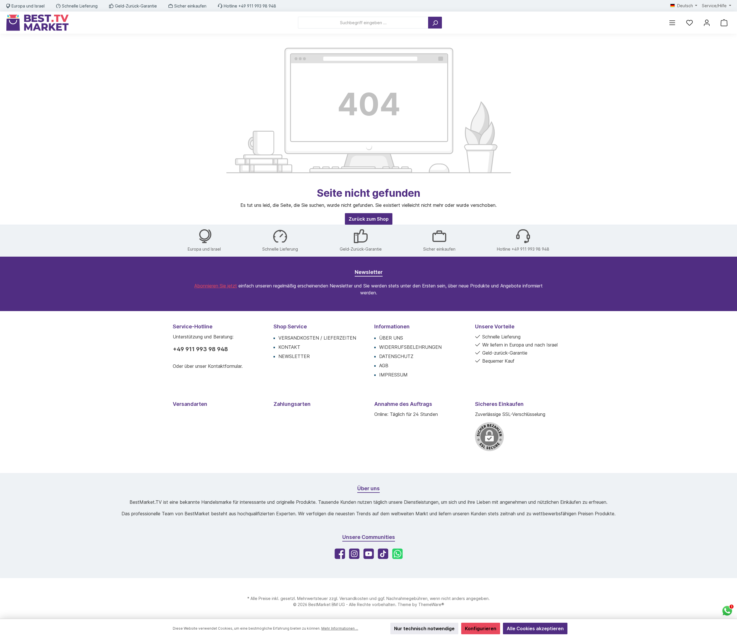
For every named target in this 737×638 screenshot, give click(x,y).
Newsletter (294, 356)
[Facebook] (339, 553)
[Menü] (672, 23)
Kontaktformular (225, 366)
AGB (383, 365)
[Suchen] (435, 23)
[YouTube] (368, 553)
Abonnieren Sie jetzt (215, 286)
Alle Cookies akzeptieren (535, 628)
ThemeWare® (431, 604)
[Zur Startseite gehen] (37, 22)
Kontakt (289, 347)
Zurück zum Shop (369, 219)
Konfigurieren (480, 628)
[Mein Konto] (707, 23)
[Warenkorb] (724, 23)
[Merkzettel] (689, 23)
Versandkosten (353, 598)
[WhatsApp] (397, 553)
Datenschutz (396, 356)
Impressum (393, 375)
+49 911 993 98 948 (200, 349)
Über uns (391, 338)
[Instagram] (354, 553)
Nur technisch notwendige (424, 628)
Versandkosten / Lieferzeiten (317, 338)
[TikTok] (383, 553)
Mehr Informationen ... (339, 628)
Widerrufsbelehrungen (410, 347)
